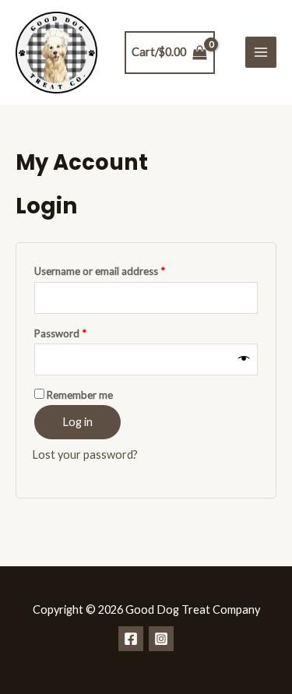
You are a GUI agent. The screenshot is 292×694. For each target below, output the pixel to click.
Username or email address (120, 269)
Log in (77, 421)
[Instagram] (161, 638)
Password (80, 331)
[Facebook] (130, 638)
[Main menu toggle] (260, 52)
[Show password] (244, 359)
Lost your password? (85, 454)
